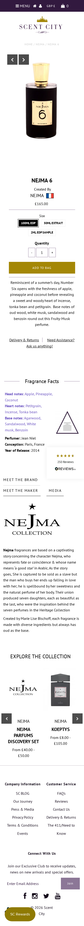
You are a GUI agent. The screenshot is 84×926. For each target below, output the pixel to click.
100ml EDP (28, 223)
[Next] (24, 59)
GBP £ (51, 6)
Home (28, 44)
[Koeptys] (60, 710)
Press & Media (22, 809)
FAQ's (61, 793)
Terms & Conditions (22, 825)
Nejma (40, 44)
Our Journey (22, 801)
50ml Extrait (53, 223)
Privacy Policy (22, 817)
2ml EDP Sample (42, 232)
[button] (65, 463)
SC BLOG (22, 793)
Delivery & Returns (24, 340)
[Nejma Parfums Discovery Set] (23, 704)
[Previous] (12, 59)
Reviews (61, 801)
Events (22, 833)
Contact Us (61, 809)
